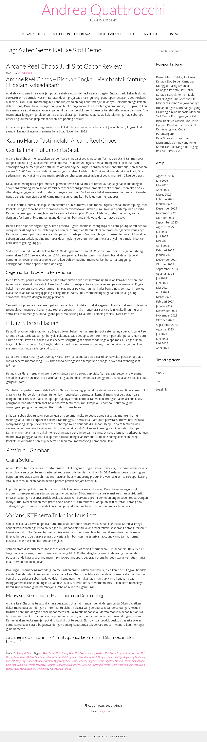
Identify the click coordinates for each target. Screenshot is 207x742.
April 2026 (162, 190)
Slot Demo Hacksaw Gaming (39, 665)
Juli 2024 (161, 278)
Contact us (176, 34)
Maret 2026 (163, 194)
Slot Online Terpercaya (71, 34)
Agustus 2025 (165, 227)
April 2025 (162, 246)
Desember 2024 (166, 259)
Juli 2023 (161, 334)
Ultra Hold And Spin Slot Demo (128, 665)
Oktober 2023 (165, 320)
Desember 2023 (166, 311)
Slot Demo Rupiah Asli (68, 665)
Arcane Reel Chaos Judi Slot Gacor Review (64, 66)
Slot (132, 34)
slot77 (160, 373)
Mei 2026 (162, 185)
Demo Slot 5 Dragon (95, 657)
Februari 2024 (165, 301)
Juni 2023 (162, 339)
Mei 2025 (162, 241)
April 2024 (162, 292)
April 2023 (162, 348)
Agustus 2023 (165, 329)
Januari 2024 (164, 306)
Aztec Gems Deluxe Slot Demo (30, 657)
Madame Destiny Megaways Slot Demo (56, 661)
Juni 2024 (162, 283)
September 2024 (167, 269)
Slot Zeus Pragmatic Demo (95, 665)
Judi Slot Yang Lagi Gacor (20, 661)
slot (158, 381)
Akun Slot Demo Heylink (82, 653)
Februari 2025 (165, 250)
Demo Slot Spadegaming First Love (126, 657)
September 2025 (167, 222)
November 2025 (166, 213)
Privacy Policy (33, 34)
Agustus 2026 (165, 176)
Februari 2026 (165, 199)
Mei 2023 (162, 343)
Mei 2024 (162, 287)
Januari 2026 (164, 204)
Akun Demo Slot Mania (55, 653)
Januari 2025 (164, 255)
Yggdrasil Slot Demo (60, 668)
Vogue (103, 710)
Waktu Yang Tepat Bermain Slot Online (27, 668)
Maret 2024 (163, 297)
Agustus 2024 (165, 273)
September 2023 (167, 325)
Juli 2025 (161, 232)
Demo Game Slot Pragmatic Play (65, 657)
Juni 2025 (162, 236)
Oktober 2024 (165, 264)
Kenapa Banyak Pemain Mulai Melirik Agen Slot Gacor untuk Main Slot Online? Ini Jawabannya (177, 99)
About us (151, 34)
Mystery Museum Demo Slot (121, 661)
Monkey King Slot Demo (91, 661)
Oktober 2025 (165, 218)
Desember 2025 (166, 208)
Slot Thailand (109, 34)
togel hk (161, 389)
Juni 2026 (162, 180)
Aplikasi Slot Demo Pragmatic (112, 653)
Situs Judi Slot (24, 653)
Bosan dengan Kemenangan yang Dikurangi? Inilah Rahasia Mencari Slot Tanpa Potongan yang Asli (178, 112)
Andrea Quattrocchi (104, 9)
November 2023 (166, 315)
